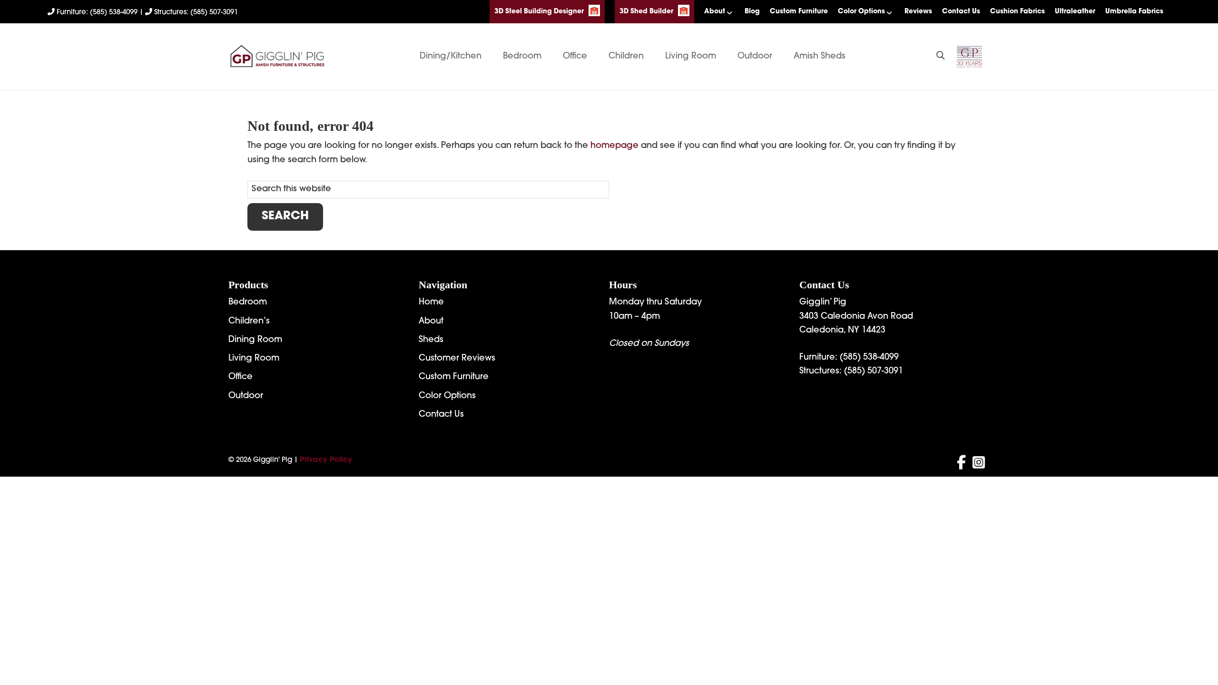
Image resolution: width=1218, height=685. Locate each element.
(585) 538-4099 (869, 357)
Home (431, 302)
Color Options (861, 11)
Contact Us (961, 11)
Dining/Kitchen (450, 56)
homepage (614, 146)
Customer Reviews (457, 358)
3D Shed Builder (646, 11)
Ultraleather (1075, 11)
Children (626, 56)
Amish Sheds (819, 56)
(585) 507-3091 (873, 371)
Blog (752, 11)
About (714, 11)
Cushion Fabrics (1017, 11)
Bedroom (522, 56)
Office (575, 56)
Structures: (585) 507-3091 (195, 12)
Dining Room (255, 340)
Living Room (690, 56)
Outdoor (754, 56)
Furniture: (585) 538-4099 (97, 12)
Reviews (918, 11)
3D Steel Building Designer (539, 11)
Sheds (431, 340)
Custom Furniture (799, 11)
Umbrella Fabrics (1134, 11)
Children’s (249, 321)
